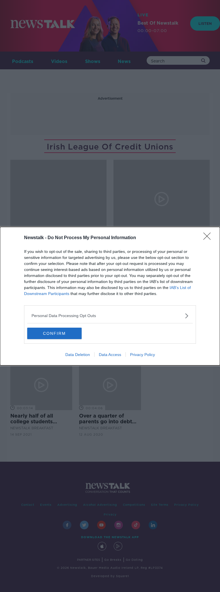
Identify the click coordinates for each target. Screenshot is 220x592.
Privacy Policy (142, 354)
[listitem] (110, 316)
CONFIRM (54, 333)
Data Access (110, 354)
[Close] (208, 238)
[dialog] (110, 296)
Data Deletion (77, 354)
